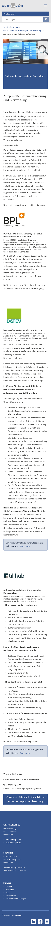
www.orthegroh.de (13, 843)
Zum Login (25, 546)
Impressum (9, 890)
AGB (7, 893)
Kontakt (8, 887)
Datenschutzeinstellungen (15, 899)
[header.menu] (45, 5)
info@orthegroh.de (13, 840)
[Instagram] (47, 921)
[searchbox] (22, 19)
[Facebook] (40, 921)
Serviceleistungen (11, 27)
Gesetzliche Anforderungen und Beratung (22, 30)
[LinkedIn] (33, 921)
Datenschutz (10, 896)
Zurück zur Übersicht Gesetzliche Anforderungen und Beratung (25, 799)
